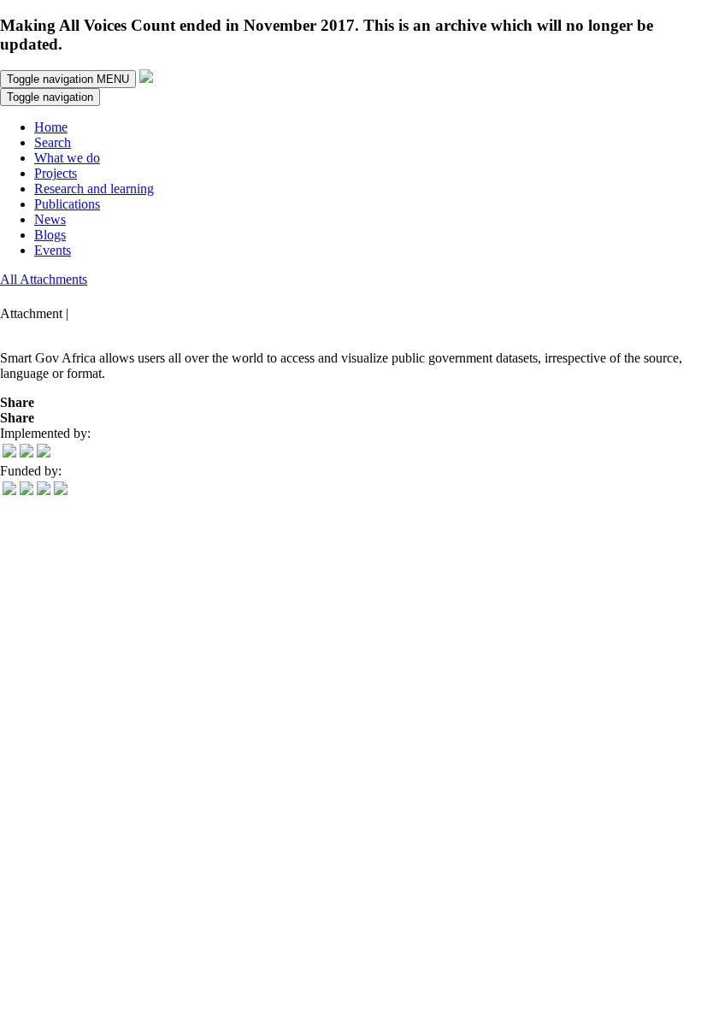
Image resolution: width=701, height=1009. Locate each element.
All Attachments (43, 279)
